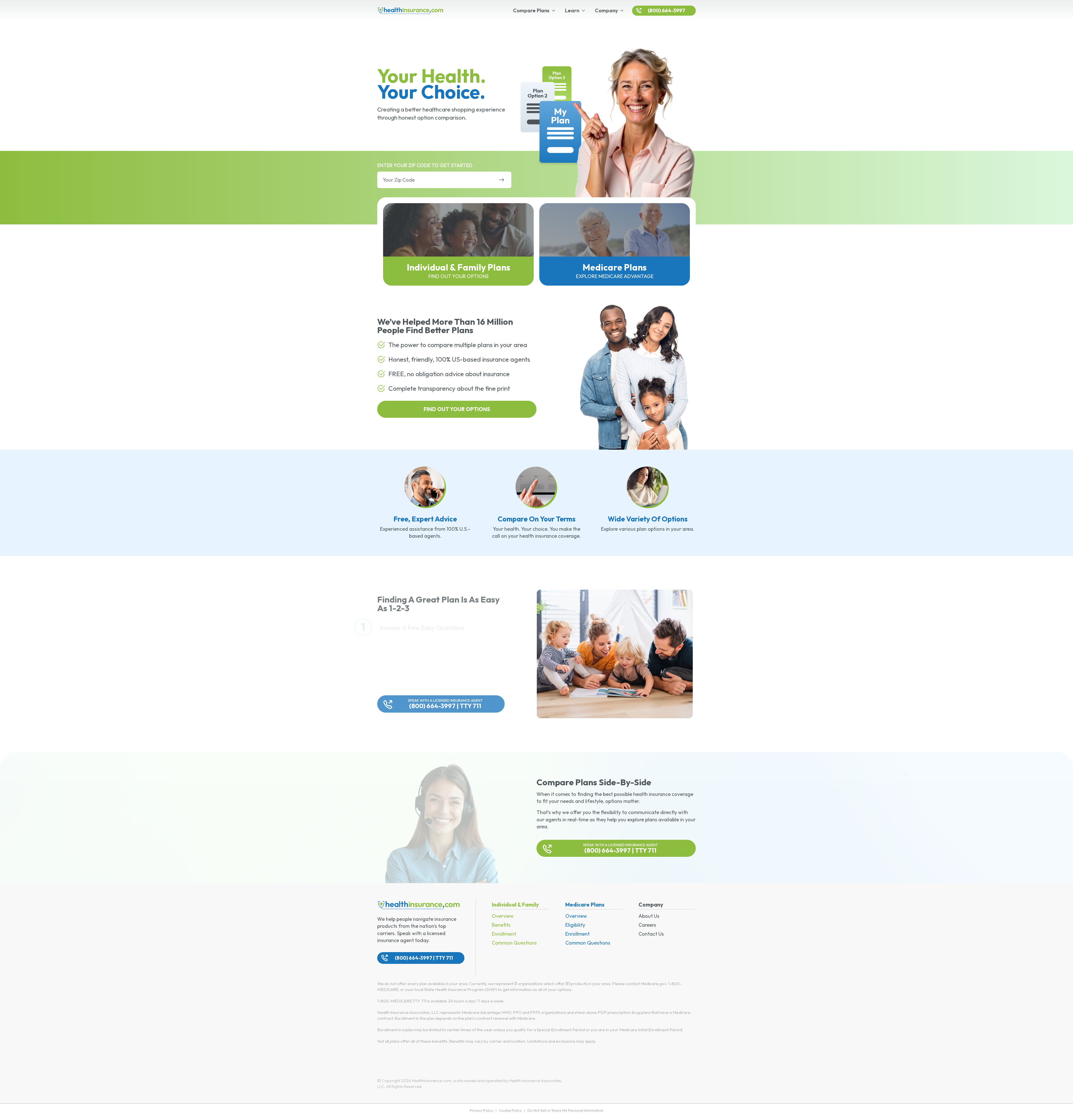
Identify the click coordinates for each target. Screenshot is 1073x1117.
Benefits (501, 925)
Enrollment (504, 934)
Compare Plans (531, 10)
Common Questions (514, 943)
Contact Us (651, 934)
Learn (572, 10)
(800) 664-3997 (666, 10)
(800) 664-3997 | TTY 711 (445, 704)
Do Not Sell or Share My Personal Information (565, 1110)
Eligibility (575, 925)
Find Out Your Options (457, 409)
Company (606, 10)
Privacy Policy (481, 1110)
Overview (503, 916)
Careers (647, 925)
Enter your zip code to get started (425, 165)
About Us (648, 916)
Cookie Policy (510, 1110)
